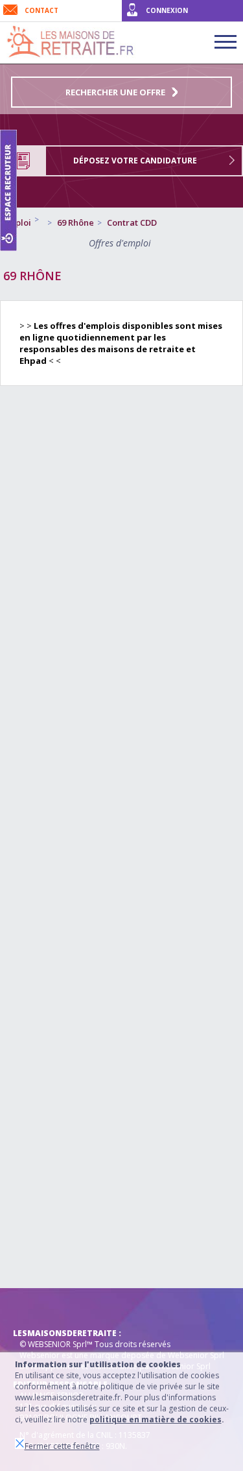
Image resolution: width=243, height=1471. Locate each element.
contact (41, 10)
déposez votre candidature (135, 160)
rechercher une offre (115, 92)
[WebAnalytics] (39, 1307)
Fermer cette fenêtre (62, 1446)
